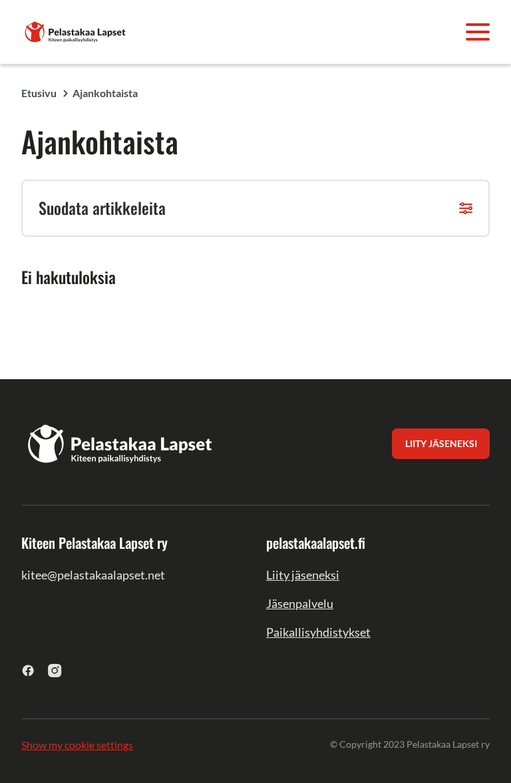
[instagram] (55, 670)
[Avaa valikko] (478, 32)
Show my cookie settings (77, 744)
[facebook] (28, 670)
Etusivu (39, 92)
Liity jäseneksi (302, 574)
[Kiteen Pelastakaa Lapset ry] (75, 30)
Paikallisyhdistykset (318, 632)
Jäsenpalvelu (299, 603)
